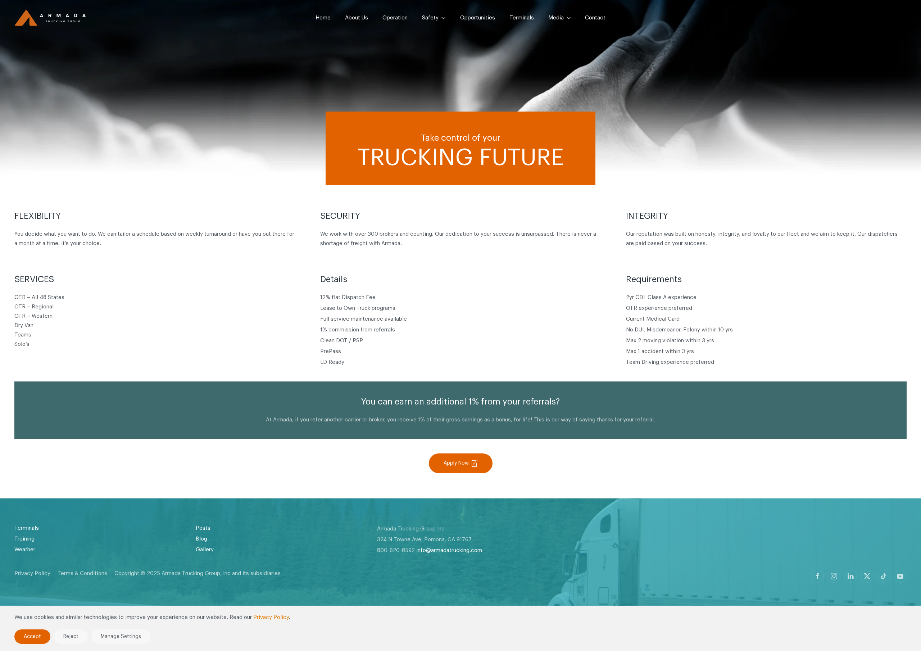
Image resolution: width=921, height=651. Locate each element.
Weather (24, 549)
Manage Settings (121, 636)
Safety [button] (430, 18)
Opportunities (477, 18)
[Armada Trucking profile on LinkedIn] (850, 576)
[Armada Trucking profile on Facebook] (817, 576)
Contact (595, 18)
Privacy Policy (32, 573)
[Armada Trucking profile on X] (867, 576)
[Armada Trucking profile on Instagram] (833, 576)
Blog (201, 539)
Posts (203, 528)
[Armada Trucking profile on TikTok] (883, 576)
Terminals (521, 18)
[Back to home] (50, 18)
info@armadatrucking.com (449, 550)
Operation (395, 18)
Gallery (205, 549)
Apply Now (456, 463)
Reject (70, 636)
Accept (32, 636)
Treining (24, 539)
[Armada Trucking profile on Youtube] (900, 576)
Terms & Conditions (82, 573)
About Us (356, 18)
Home (323, 18)
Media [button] (556, 18)
